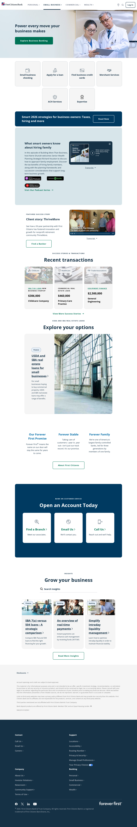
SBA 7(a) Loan (35, 288)
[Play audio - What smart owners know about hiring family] (92, 153)
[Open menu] (109, 143)
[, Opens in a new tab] (33, 178)
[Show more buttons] (113, 233)
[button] (19, 746)
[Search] (41, 589)
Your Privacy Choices (78, 765)
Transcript (89, 168)
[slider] (92, 233)
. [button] (49, 811)
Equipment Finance (97, 288)
